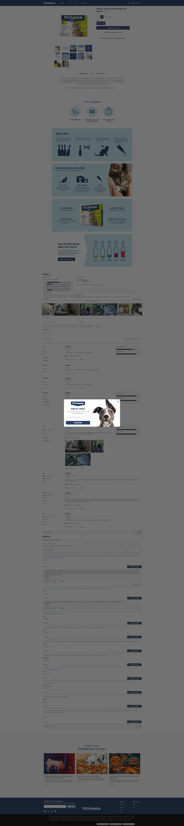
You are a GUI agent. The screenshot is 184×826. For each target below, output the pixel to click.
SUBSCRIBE (78, 423)
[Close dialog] (118, 401)
